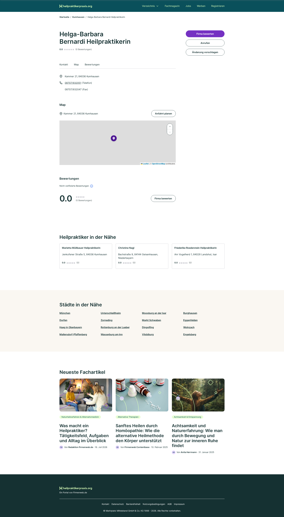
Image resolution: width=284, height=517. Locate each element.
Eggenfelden (190, 320)
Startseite (64, 17)
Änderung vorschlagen (205, 52)
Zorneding (106, 320)
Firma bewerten (163, 198)
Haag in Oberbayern (70, 327)
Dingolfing (148, 327)
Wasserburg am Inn (112, 334)
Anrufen (205, 43)
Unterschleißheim (111, 313)
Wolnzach (189, 327)
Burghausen (190, 313)
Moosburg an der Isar (154, 313)
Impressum (179, 504)
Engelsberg (189, 334)
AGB (169, 504)
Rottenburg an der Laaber (115, 327)
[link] (85, 256)
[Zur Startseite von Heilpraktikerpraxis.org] (75, 6)
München (64, 313)
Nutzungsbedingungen (154, 504)
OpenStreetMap (158, 163)
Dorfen (63, 320)
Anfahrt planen (163, 113)
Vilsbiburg (148, 334)
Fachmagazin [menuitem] (172, 5)
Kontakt (105, 504)
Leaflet (146, 163)
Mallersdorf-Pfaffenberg (73, 334)
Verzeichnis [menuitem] (148, 5)
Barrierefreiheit (133, 504)
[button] (114, 139)
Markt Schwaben (151, 320)
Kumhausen (78, 17)
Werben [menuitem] (201, 5)
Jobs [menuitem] (188, 5)
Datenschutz (118, 504)
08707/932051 (73, 82)
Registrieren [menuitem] (218, 5)
